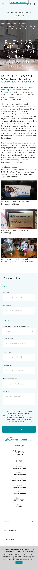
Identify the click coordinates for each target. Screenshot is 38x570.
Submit (19, 429)
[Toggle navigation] (3, 4)
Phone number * (8, 338)
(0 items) (34, 4)
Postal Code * (7, 365)
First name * (6, 292)
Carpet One (5, 24)
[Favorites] (31, 4)
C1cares (23, 24)
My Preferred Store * (9, 379)
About (15, 24)
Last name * (6, 305)
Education (9, 539)
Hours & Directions (19, 455)
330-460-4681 (19, 16)
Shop (6, 521)
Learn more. (27, 559)
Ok (19, 563)
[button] (27, 4)
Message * (6, 391)
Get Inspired (10, 530)
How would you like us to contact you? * (16, 326)
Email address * (7, 352)
